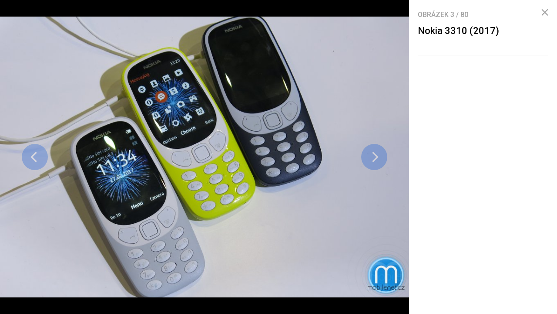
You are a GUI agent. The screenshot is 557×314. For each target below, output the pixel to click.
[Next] (374, 157)
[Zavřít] (544, 13)
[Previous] (35, 157)
